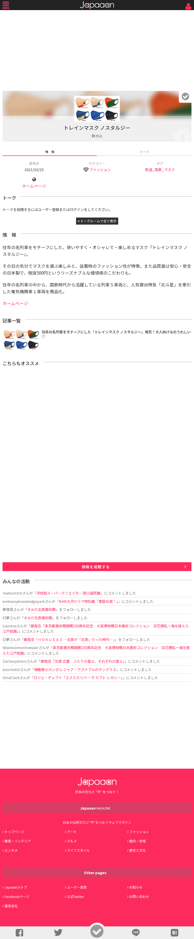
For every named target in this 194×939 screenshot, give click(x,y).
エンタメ (11, 850)
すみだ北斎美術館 (41, 609)
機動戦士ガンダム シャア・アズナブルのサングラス (75, 669)
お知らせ (135, 887)
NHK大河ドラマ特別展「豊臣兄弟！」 (88, 601)
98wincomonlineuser (21, 647)
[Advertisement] (97, 49)
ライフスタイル (78, 850)
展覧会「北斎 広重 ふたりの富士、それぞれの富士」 (83, 661)
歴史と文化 (137, 850)
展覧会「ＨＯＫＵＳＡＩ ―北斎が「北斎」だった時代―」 (69, 639)
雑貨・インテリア (18, 841)
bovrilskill (11, 669)
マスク (169, 169)
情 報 (49, 151)
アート (72, 831)
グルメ (72, 841)
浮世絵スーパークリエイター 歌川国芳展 (68, 593)
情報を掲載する (96, 566)
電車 (158, 169)
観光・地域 (137, 841)
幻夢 (6, 617)
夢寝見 (8, 609)
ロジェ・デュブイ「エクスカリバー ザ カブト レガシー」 (78, 677)
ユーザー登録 (77, 887)
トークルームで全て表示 (98, 221)
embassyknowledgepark (24, 601)
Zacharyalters (15, 661)
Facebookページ (17, 896)
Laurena (9, 625)
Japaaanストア (16, 887)
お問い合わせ (139, 896)
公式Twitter (75, 896)
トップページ (14, 831)
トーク (144, 151)
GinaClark (11, 677)
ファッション (100, 169)
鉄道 (148, 169)
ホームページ (34, 186)
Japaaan (97, 5)
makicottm (12, 593)
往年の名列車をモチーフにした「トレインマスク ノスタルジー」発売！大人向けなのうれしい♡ (116, 334)
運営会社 (11, 905)
